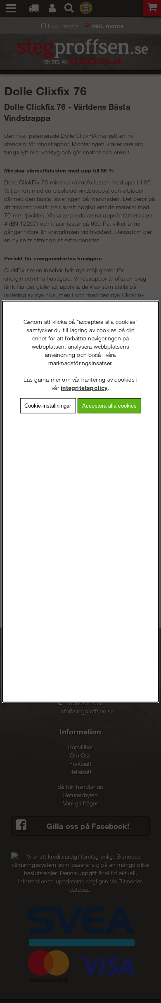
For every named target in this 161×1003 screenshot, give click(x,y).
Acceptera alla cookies (109, 405)
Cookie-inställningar (47, 405)
